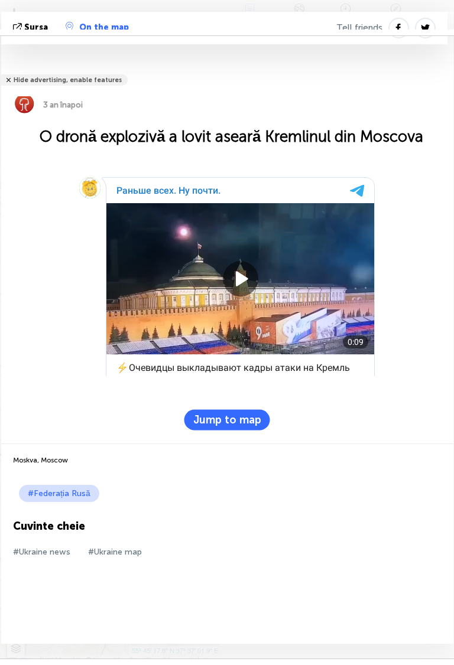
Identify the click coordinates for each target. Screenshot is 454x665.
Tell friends (359, 27)
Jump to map (227, 419)
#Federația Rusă (59, 493)
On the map (104, 27)
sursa (36, 27)
